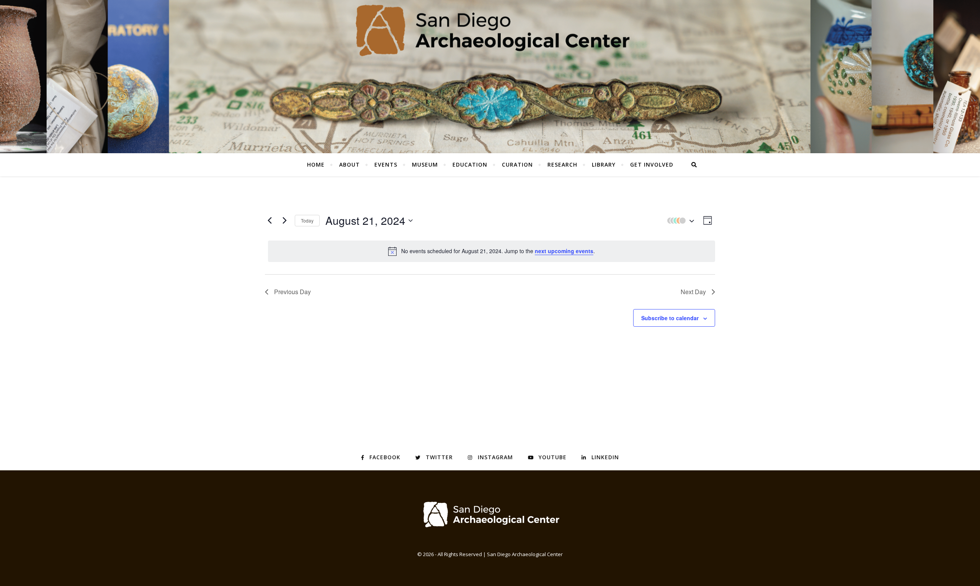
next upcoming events (564, 251)
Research (562, 164)
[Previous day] (269, 220)
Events (385, 164)
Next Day (693, 291)
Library (604, 164)
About (349, 164)
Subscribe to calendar (670, 318)
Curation (517, 164)
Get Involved (651, 164)
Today (307, 220)
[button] (678, 220)
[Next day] (284, 220)
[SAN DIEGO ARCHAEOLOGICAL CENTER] (490, 514)
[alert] (491, 251)
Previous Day (292, 291)
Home (316, 164)
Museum (425, 164)
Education (469, 164)
